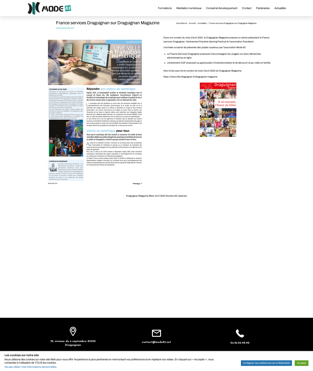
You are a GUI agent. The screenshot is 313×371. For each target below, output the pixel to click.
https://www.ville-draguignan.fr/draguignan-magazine (190, 77)
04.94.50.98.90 (239, 343)
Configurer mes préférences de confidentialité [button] (266, 363)
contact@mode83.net (156, 342)
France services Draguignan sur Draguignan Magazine (107, 22)
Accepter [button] (301, 363)
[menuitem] (165, 8)
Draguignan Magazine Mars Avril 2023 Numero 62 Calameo (156, 196)
